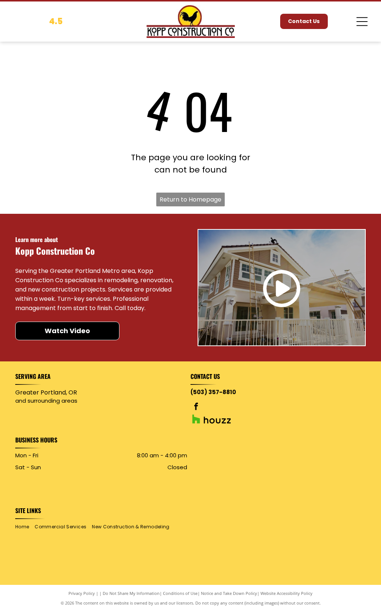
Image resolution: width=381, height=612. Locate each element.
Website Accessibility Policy (286, 593)
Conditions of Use (180, 593)
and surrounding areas (46, 401)
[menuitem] (25, 527)
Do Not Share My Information (131, 593)
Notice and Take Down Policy (229, 593)
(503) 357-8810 (213, 392)
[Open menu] (362, 21)
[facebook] (196, 407)
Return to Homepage (190, 199)
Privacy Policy (81, 593)
